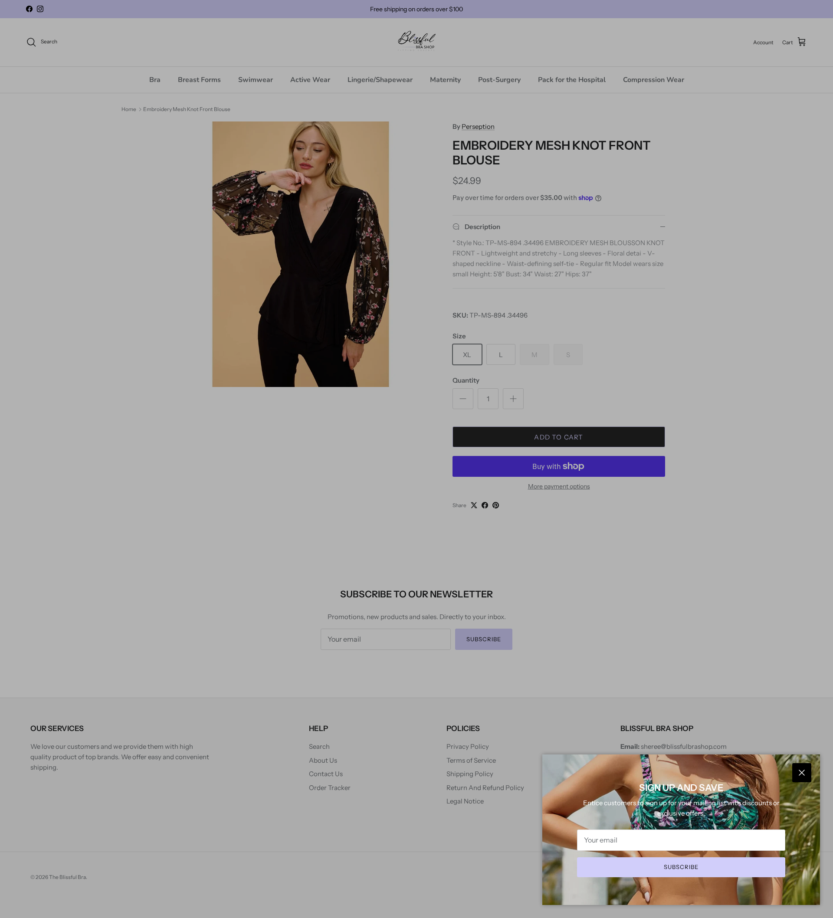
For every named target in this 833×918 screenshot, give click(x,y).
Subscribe (681, 866)
